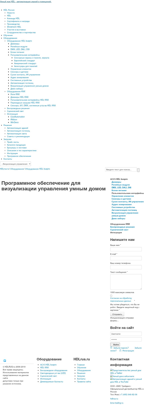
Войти (116, 344)
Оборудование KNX (16, 91)
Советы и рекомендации (18, 136)
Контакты (8, 158)
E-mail (113, 254)
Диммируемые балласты (51, 381)
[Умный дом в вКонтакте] (122, 375)
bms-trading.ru (116, 402)
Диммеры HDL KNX (19, 97)
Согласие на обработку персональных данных (121, 299)
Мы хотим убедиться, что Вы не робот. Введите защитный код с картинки (125, 307)
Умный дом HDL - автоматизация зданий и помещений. (25, 1)
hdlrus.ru (114, 398)
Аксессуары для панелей (25, 66)
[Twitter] (4, 360)
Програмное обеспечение (19, 156)
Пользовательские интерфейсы (25, 54)
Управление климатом (21, 68)
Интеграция (12, 113)
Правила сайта (84, 381)
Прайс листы (13, 141)
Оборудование (10, 38)
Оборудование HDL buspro (19, 40)
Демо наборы (17, 88)
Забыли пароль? (120, 347)
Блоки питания (17, 52)
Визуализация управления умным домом (30, 85)
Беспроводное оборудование (53, 370)
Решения (8, 125)
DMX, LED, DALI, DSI (20, 49)
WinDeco (15, 122)
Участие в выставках (16, 29)
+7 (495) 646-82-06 (128, 394)
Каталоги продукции (16, 144)
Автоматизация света (17, 133)
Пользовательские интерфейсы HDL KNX (30, 99)
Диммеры (15, 43)
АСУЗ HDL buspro (48, 364)
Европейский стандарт (24, 60)
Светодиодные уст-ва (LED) (53, 373)
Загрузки (7, 139)
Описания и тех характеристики (21, 150)
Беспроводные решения (18, 108)
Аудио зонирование (20, 77)
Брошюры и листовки (17, 147)
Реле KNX (15, 94)
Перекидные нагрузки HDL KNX (25, 102)
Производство (13, 23)
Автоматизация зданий (17, 127)
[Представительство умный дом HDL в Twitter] (127, 371)
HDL (9, 15)
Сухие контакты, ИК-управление (25, 74)
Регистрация (127, 350)
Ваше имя (115, 245)
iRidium (14, 119)
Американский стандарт (25, 63)
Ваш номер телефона (120, 263)
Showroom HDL (14, 26)
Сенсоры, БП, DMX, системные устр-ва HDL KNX (33, 105)
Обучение (8, 35)
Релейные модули (19, 46)
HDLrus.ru (4, 168)
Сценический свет (15, 111)
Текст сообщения (119, 272)
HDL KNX (44, 367)
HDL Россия (9, 9)
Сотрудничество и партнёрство (21, 32)
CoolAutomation (18, 116)
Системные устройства (21, 80)
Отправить (117, 314)
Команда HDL (13, 18)
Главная (81, 364)
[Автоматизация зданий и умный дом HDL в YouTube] (127, 380)
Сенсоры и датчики (19, 71)
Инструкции (12, 153)
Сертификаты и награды (18, 21)
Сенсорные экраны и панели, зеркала (31, 57)
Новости (11, 12)
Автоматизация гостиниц (22, 82)
